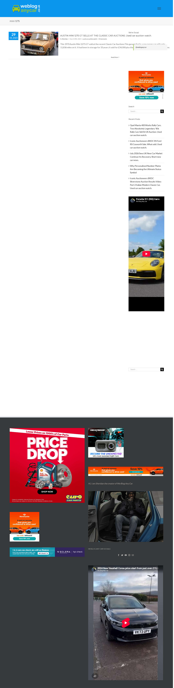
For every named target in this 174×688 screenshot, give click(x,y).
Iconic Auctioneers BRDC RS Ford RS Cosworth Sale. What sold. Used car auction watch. (146, 144)
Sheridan (65, 39)
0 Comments (103, 39)
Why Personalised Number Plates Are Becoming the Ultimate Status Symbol (145, 169)
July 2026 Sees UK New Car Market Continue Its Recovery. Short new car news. (146, 156)
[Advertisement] (146, 344)
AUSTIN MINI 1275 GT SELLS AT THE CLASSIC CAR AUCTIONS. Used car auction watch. (106, 35)
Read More (114, 57)
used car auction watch (90, 39)
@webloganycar (141, 47)
